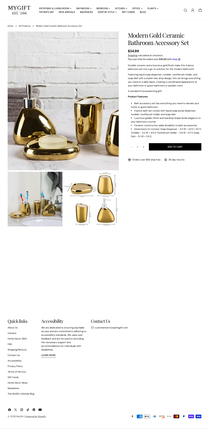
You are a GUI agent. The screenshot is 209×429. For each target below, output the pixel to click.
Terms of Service (17, 371)
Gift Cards (13, 377)
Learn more (48, 355)
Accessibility (15, 360)
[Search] (185, 10)
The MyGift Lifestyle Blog (21, 393)
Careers (12, 333)
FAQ (10, 344)
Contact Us (14, 355)
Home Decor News (18, 382)
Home (10, 26)
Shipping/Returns (17, 349)
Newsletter (13, 388)
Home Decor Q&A (17, 338)
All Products (24, 26)
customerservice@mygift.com (111, 327)
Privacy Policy (15, 366)
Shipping (132, 55)
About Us (13, 327)
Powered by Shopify (35, 416)
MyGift (20, 416)
